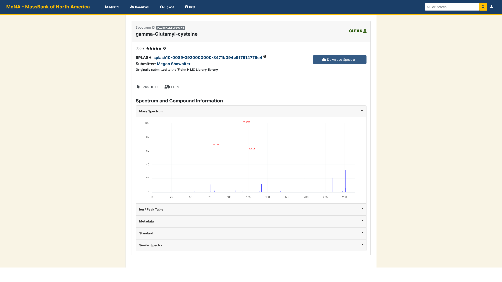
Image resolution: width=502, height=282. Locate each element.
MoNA (48, 7)
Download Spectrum (341, 59)
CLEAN (356, 31)
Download (141, 7)
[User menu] (491, 7)
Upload (169, 7)
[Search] (483, 7)
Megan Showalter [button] (173, 63)
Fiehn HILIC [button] (149, 87)
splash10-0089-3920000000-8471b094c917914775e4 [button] (208, 57)
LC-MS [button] (175, 87)
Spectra (113, 6)
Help (191, 6)
